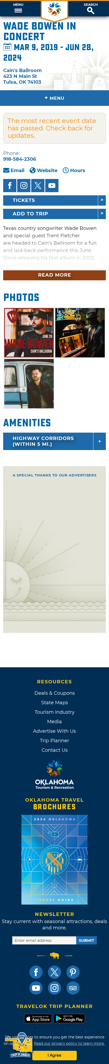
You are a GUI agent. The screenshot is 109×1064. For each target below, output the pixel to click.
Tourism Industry (55, 712)
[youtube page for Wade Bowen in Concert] (51, 185)
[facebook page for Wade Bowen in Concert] (9, 185)
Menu (18, 5)
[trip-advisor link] (73, 988)
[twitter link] (54, 972)
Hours (77, 170)
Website (47, 170)
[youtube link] (36, 988)
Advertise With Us (54, 731)
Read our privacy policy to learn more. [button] (69, 1043)
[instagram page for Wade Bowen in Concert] (23, 185)
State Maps (54, 703)
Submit (86, 940)
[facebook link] (36, 972)
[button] (18, 9)
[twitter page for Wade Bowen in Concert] (37, 185)
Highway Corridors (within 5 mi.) (43, 441)
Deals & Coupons (54, 693)
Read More (54, 275)
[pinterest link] (73, 972)
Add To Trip (30, 214)
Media (54, 722)
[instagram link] (54, 988)
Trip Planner (54, 741)
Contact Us (55, 750)
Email (17, 170)
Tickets (24, 200)
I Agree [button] (54, 1055)
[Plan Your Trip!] (19, 1045)
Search (91, 5)
